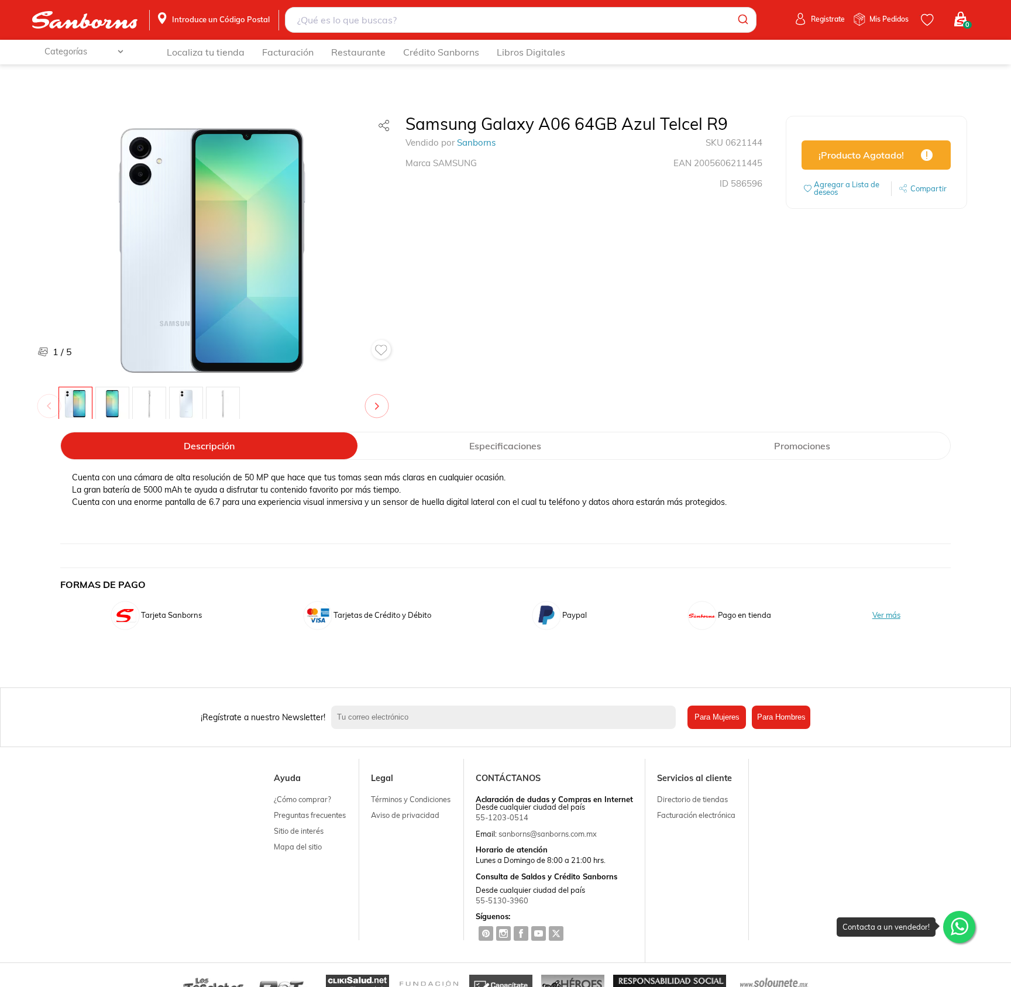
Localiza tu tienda (206, 52)
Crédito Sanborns (441, 52)
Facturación (288, 52)
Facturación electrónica (696, 815)
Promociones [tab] (802, 446)
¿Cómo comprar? (302, 799)
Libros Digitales (531, 52)
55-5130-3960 (502, 900)
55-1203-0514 (502, 817)
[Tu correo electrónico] (506, 717)
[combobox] (521, 20)
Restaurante (358, 52)
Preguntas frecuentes (310, 815)
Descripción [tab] (209, 446)
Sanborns (476, 142)
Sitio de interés (299, 830)
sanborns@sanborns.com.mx (547, 833)
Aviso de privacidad (405, 815)
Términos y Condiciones (411, 799)
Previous (51, 400)
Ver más (886, 615)
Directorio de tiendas (692, 799)
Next (379, 400)
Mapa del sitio (298, 846)
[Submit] (742, 20)
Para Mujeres (717, 717)
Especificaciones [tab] (505, 446)
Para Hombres (781, 717)
